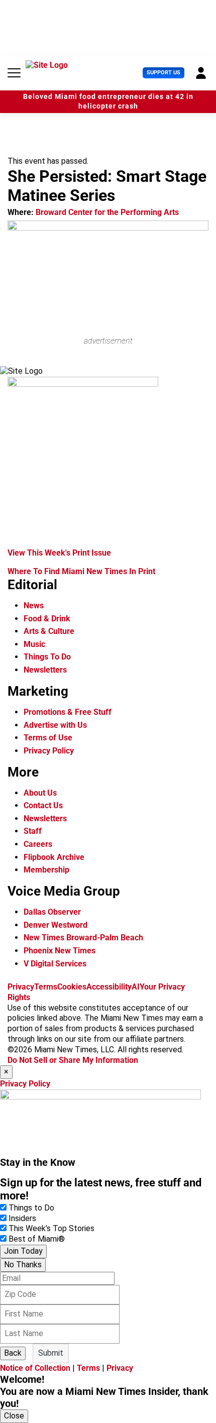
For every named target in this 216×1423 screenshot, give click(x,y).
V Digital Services (55, 963)
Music (34, 644)
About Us (40, 793)
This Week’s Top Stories (51, 1228)
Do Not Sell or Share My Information (73, 1060)
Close (14, 1415)
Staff (33, 831)
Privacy (21, 987)
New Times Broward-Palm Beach (83, 937)
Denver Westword (55, 925)
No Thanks (23, 1264)
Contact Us (43, 805)
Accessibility (109, 987)
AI (136, 987)
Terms (45, 987)
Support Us (163, 72)
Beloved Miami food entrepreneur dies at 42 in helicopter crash (108, 101)
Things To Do (47, 657)
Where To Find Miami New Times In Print (81, 571)
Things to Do (31, 1208)
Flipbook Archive (54, 857)
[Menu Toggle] (14, 73)
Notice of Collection (35, 1368)
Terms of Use (48, 737)
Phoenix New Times (59, 950)
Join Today (23, 1251)
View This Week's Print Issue (59, 553)
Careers (38, 844)
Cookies (71, 987)
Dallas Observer (52, 912)
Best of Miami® (37, 1239)
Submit (50, 1353)
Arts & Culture (49, 631)
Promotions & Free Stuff (68, 712)
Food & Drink (47, 618)
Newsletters (45, 670)
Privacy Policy (49, 750)
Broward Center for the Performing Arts (107, 212)
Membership (46, 869)
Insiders (22, 1218)
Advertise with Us (55, 725)
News (34, 605)
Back (13, 1353)
